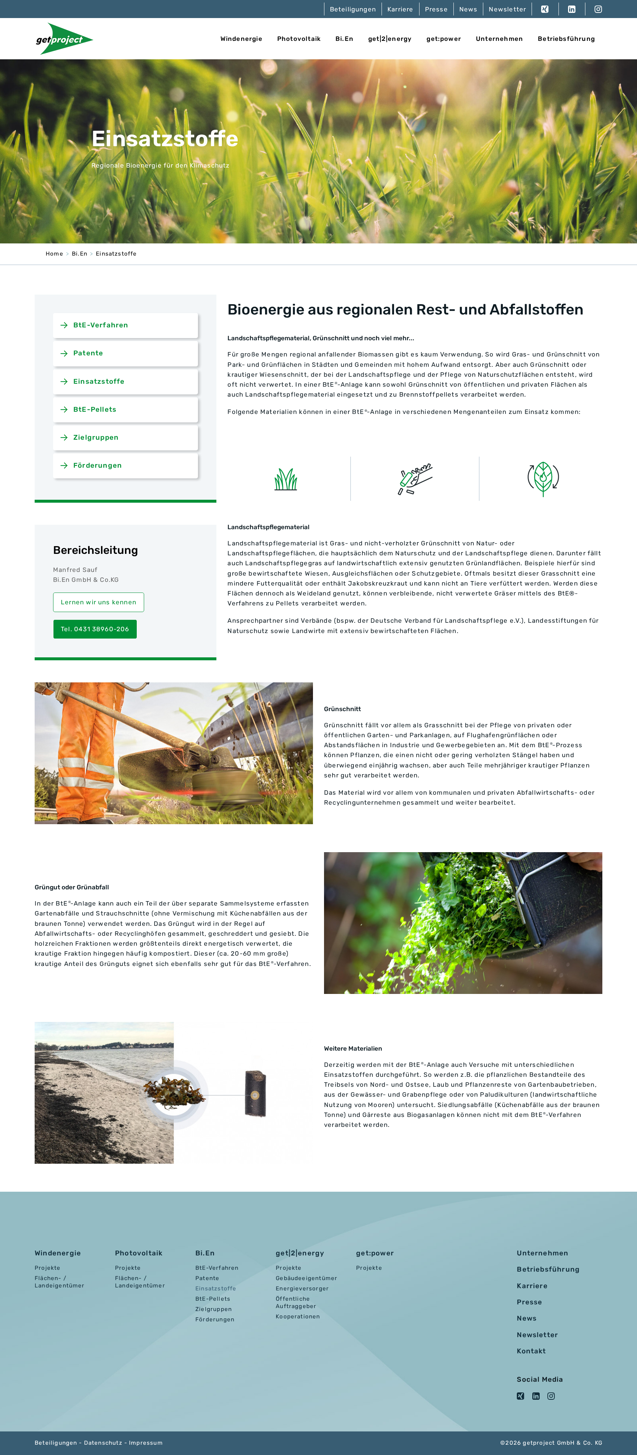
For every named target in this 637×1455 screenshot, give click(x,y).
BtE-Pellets (94, 409)
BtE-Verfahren (100, 325)
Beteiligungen (353, 9)
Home (54, 253)
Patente (88, 353)
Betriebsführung (566, 38)
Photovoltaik (299, 38)
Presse (436, 9)
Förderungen (97, 465)
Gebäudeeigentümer (306, 1278)
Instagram (593, 9)
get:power (444, 38)
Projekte (48, 1268)
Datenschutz (103, 1443)
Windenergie (241, 38)
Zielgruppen (96, 437)
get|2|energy (390, 38)
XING (545, 9)
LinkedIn (571, 9)
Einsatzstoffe (116, 253)
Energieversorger (302, 1288)
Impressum (146, 1443)
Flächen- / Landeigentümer (60, 1282)
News (468, 9)
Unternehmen (499, 38)
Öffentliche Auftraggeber (296, 1303)
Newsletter (507, 9)
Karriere (400, 9)
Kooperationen (298, 1316)
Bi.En (344, 38)
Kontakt (531, 1351)
